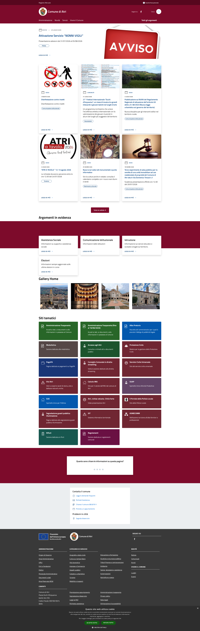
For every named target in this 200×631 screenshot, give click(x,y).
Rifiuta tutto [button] (108, 623)
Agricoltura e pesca (107, 577)
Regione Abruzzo (45, 2)
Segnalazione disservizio (78, 596)
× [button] (197, 608)
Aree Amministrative (46, 559)
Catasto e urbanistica (77, 574)
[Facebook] (140, 11)
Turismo (72, 577)
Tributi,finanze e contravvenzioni (112, 562)
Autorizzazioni (105, 573)
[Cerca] (158, 11)
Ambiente (103, 566)
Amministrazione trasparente (110, 592)
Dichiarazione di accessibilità (110, 603)
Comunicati (90, 93)
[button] (99, 627)
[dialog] (100, 618)
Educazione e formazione (109, 555)
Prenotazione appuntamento (80, 592)
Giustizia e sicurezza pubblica (110, 558)
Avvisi (44, 30)
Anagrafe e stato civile (77, 555)
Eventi (133, 576)
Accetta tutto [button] (92, 623)
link (120, 618)
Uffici (40, 562)
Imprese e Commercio (77, 566)
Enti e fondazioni (45, 566)
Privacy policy (105, 596)
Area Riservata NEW (46, 581)
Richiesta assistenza (77, 603)
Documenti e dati (45, 577)
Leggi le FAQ (74, 600)
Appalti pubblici (75, 570)
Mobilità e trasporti (76, 581)
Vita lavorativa (75, 562)
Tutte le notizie (99, 210)
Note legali (104, 600)
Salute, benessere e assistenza (111, 570)
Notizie (133, 555)
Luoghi (133, 573)
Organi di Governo (45, 555)
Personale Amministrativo (48, 574)
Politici (41, 570)
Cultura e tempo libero (77, 559)
